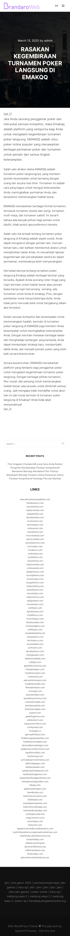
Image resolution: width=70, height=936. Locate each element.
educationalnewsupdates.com (35, 499)
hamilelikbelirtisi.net (35, 633)
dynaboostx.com (35, 611)
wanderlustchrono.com (35, 698)
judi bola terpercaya (46, 882)
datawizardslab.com (35, 658)
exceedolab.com (35, 644)
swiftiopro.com (35, 629)
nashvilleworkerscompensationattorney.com (35, 832)
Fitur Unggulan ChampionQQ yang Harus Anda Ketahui (35, 464)
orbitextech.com (35, 720)
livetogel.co (35, 730)
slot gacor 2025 (21, 882)
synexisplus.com (35, 524)
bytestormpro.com (35, 694)
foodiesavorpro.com (35, 673)
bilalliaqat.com (35, 799)
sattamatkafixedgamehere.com (35, 777)
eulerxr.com (35, 712)
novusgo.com (35, 691)
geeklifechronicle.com (35, 665)
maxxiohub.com (35, 560)
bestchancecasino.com (35, 796)
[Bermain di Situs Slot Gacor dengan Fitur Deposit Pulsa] (21, 6)
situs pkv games (19, 891)
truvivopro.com (35, 546)
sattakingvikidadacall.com (35, 770)
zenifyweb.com (35, 727)
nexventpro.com (35, 593)
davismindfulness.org (35, 846)
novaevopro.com (35, 579)
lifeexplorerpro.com (35, 687)
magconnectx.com (35, 817)
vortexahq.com (35, 553)
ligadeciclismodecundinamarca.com (35, 828)
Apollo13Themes (26, 931)
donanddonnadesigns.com (35, 745)
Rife (10, 926)
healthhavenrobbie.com (35, 741)
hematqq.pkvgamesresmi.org (47, 901)
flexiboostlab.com (35, 622)
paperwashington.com (35, 788)
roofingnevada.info (35, 814)
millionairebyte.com (35, 850)
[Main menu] (63, 5)
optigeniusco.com (35, 571)
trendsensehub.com (35, 705)
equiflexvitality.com (35, 752)
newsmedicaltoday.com (35, 810)
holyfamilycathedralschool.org (35, 835)
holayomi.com (35, 824)
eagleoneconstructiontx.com (35, 749)
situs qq (23, 887)
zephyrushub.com (35, 510)
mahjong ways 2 (17, 896)
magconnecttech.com (35, 723)
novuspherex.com (35, 575)
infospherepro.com (35, 669)
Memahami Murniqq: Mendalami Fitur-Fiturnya (35, 471)
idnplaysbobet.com (35, 767)
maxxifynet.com (35, 531)
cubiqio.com (35, 662)
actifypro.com (35, 607)
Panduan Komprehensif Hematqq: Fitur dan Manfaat (35, 478)
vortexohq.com (35, 676)
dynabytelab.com (35, 517)
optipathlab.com (35, 513)
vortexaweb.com (35, 568)
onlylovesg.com (35, 756)
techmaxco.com (35, 640)
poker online (39, 891)
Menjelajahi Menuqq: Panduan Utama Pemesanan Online (35, 475)
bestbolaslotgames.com (35, 774)
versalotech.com (35, 636)
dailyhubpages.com (35, 763)
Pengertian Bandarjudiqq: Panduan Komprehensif (35, 467)
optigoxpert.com (35, 600)
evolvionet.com (35, 521)
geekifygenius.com (35, 716)
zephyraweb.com (35, 564)
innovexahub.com (35, 535)
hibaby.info (35, 785)
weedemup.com (35, 792)
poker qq (21, 901)
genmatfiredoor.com (35, 734)
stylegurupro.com (35, 654)
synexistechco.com (35, 542)
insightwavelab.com (35, 683)
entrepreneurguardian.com (35, 781)
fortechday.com (35, 853)
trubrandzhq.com (35, 586)
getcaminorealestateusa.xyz (35, 857)
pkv (7, 882)
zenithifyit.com (35, 557)
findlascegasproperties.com (35, 738)
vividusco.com (35, 550)
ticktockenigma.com (35, 709)
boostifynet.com (35, 589)
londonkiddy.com (35, 839)
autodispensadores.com (35, 803)
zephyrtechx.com (35, 597)
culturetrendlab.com (35, 702)
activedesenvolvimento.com (35, 759)
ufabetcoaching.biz (35, 843)
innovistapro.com (35, 618)
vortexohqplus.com (35, 626)
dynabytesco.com (35, 651)
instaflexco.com (35, 615)
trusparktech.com (35, 582)
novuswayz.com (35, 604)
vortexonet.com (35, 528)
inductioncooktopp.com (35, 806)
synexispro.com (35, 821)
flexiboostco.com (35, 503)
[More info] (56, 5)
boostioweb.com (35, 506)
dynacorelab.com (35, 539)
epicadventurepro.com (35, 680)
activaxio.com (35, 647)
